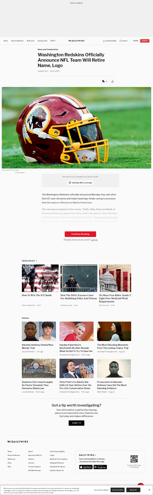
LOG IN (135, 41)
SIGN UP (145, 41)
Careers (31, 463)
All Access (30, 41)
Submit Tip (76, 423)
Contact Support (34, 467)
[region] (76, 490)
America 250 (42, 41)
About (30, 451)
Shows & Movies (17, 41)
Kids (9, 467)
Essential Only (117, 490)
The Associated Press (106, 217)
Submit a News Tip (57, 470)
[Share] (112, 81)
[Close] (149, 489)
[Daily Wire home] (76, 41)
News (6, 41)
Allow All (133, 490)
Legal (52, 455)
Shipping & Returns (57, 463)
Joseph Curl (43, 71)
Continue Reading (80, 234)
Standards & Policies (57, 467)
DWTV (52, 41)
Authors (31, 459)
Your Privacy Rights (57, 452)
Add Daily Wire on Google (82, 183)
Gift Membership (34, 470)
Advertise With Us (35, 455)
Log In (94, 239)
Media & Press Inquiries (58, 459)
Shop (9, 463)
